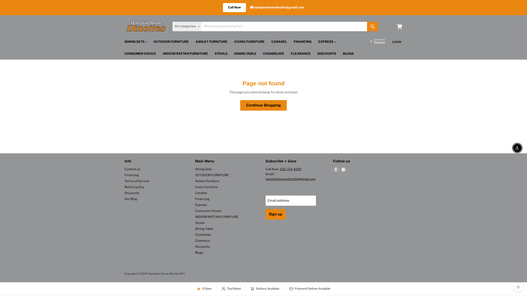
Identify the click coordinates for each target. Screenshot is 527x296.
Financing (302, 42)
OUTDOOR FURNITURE (171, 42)
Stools (221, 54)
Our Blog (131, 199)
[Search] (372, 26)
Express (326, 42)
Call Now (234, 7)
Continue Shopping (263, 105)
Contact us (132, 169)
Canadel (279, 42)
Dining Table (245, 54)
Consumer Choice (140, 54)
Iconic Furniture (249, 42)
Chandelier (273, 54)
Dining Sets (135, 42)
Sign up (275, 214)
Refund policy (134, 187)
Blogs (348, 54)
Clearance (301, 54)
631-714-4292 (290, 169)
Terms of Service (137, 181)
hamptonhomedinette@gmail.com (278, 7)
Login (396, 42)
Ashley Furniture (211, 42)
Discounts (326, 54)
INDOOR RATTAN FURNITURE (185, 54)
